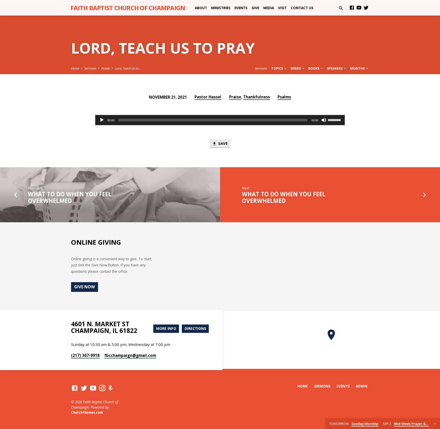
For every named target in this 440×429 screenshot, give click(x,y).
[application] (220, 120)
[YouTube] (359, 7)
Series (296, 68)
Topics (277, 68)
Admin (361, 386)
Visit (282, 7)
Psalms (284, 96)
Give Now (84, 287)
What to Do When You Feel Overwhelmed (70, 197)
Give (255, 7)
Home (75, 68)
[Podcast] (110, 388)
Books (314, 68)
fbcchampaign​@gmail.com (130, 355)
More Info (166, 328)
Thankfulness (256, 96)
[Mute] (323, 120)
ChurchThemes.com (87, 412)
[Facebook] (352, 7)
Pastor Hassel (208, 96)
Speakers (335, 68)
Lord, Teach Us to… (128, 68)
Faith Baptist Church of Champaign (128, 8)
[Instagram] (102, 388)
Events (241, 7)
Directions (195, 328)
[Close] (434, 424)
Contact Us (302, 7)
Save (222, 143)
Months (357, 68)
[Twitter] (366, 7)
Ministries (220, 7)
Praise (105, 68)
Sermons (90, 68)
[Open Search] (341, 8)
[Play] (101, 120)
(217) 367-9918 (85, 355)
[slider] (335, 119)
